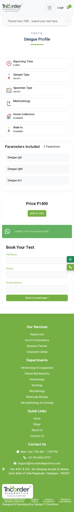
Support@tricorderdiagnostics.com (38, 463)
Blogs (37, 424)
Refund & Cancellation (65, 500)
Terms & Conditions (48, 500)
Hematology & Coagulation (37, 367)
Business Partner (37, 346)
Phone (9, 268)
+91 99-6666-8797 (39, 457)
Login (60, 7)
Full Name (11, 254)
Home (37, 418)
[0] (67, 7)
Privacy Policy (34, 500)
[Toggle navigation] (49, 7)
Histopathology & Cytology (37, 402)
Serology (37, 385)
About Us (37, 430)
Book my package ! (37, 297)
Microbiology (37, 391)
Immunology (37, 379)
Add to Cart (37, 213)
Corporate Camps (37, 351)
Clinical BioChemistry (37, 373)
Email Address (14, 282)
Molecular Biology (37, 397)
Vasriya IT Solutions (46, 504)
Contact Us (37, 436)
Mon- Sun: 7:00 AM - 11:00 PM (39, 451)
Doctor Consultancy (37, 340)
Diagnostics (37, 334)
